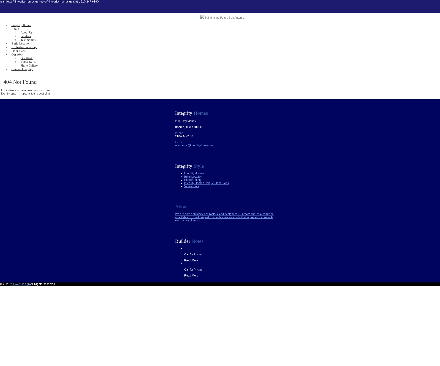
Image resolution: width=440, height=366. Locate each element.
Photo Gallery (192, 180)
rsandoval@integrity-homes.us (19, 1)
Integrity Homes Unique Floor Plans (206, 183)
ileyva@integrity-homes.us (55, 1)
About (15, 29)
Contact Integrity (22, 69)
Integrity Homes (194, 173)
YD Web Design (20, 284)
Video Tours (191, 186)
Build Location (193, 176)
